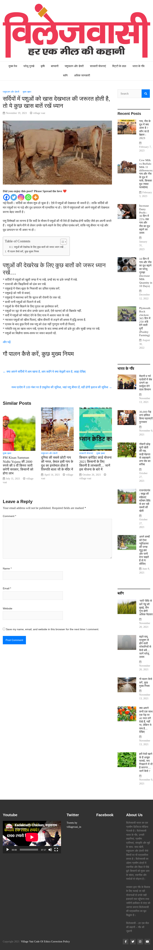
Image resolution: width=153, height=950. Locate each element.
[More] (35, 197)
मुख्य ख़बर (27, 92)
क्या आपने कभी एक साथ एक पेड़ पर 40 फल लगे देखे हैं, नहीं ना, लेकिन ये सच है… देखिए (146, 719)
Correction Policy (60, 941)
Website (7, 608)
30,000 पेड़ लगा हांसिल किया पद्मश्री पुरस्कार (146, 417)
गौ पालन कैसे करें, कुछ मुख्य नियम (23, 251)
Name (7, 568)
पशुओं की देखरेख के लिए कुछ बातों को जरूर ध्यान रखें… (40, 247)
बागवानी (54, 66)
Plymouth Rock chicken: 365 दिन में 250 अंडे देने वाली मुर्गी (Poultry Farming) (144, 321)
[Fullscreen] (56, 850)
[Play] (8, 850)
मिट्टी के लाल (119, 66)
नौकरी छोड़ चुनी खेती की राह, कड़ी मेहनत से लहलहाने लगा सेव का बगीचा (144, 454)
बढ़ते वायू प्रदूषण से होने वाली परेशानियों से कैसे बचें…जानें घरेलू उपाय (145, 646)
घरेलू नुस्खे (29, 66)
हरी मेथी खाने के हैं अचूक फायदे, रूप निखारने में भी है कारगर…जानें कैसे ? (145, 762)
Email (7, 588)
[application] (32, 837)
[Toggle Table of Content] (61, 242)
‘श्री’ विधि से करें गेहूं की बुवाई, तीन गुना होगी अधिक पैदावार (146, 607)
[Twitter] (13, 197)
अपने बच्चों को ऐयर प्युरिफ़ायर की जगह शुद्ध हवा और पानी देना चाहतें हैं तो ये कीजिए (144, 550)
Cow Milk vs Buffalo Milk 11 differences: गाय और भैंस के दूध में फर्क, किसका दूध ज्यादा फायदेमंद (146, 174)
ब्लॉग (65, 75)
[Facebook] (6, 197)
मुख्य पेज (13, 66)
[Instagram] (21, 197)
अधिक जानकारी (82, 75)
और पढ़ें (7, 342)
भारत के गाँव (138, 66)
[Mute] (50, 850)
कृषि (43, 66)
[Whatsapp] (28, 197)
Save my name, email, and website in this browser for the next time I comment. (52, 629)
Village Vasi (27, 941)
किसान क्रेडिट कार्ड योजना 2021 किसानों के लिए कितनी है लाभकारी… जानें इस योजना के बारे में (95, 463)
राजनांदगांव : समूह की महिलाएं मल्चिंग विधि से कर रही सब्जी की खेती (144, 500)
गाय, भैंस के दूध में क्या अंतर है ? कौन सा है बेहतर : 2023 (145, 129)
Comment (9, 516)
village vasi (39, 113)
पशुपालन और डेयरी (74, 66)
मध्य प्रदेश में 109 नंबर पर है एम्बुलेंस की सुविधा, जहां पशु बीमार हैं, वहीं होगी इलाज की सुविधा (62, 387)
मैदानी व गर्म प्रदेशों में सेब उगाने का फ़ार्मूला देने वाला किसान (145, 382)
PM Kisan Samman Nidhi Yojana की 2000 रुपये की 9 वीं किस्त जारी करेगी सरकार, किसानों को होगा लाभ (18, 465)
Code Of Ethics (42, 941)
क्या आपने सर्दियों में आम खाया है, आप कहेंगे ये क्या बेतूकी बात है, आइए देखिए (44, 371)
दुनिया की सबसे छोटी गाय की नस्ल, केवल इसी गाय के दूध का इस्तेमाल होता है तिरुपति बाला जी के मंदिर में (57, 463)
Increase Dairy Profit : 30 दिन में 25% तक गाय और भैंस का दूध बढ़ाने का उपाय (144, 219)
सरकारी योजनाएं (98, 66)
